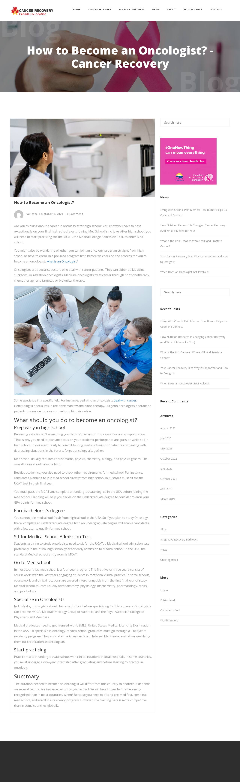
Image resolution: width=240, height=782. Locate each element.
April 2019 (166, 489)
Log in (164, 590)
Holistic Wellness (132, 9)
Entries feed (167, 600)
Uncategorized (169, 559)
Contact (216, 9)
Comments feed (170, 610)
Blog (163, 529)
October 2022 (168, 458)
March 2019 (167, 499)
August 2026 (168, 428)
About (171, 9)
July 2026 (165, 438)
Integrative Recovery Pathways (179, 539)
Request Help (193, 9)
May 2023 (166, 448)
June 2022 (166, 468)
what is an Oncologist (61, 261)
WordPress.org (169, 620)
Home (76, 9)
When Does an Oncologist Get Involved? (184, 272)
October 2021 (168, 479)
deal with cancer (125, 400)
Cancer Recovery (99, 9)
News (155, 9)
